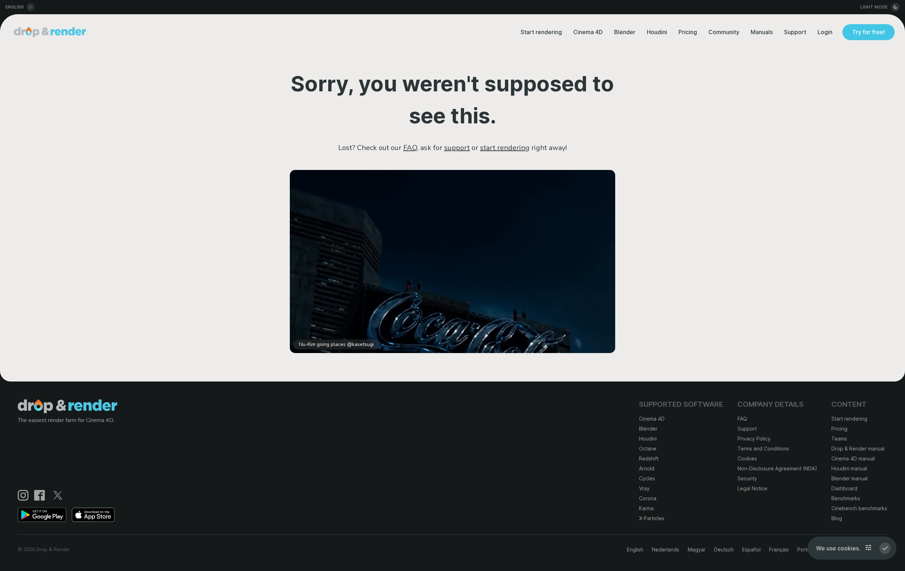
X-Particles (651, 518)
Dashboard (844, 488)
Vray (644, 488)
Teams (839, 439)
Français (779, 549)
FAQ (410, 148)
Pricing (687, 32)
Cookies (747, 458)
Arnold (646, 468)
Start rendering (541, 32)
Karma (646, 508)
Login (825, 32)
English (635, 549)
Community (723, 32)
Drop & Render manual (857, 448)
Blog (836, 518)
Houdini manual (849, 468)
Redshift (649, 458)
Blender (624, 32)
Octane (647, 448)
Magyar (697, 549)
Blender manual (849, 478)
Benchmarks (845, 498)
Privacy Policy (754, 439)
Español (751, 549)
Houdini (657, 32)
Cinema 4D (588, 32)
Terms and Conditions (763, 448)
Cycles (647, 478)
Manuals (762, 32)
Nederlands (665, 549)
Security (747, 478)
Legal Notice (752, 488)
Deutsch (724, 549)
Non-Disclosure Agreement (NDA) (777, 468)
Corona (647, 498)
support (457, 148)
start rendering (504, 148)
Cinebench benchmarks (859, 508)
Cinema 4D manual (853, 458)
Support (795, 32)
